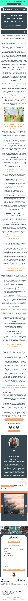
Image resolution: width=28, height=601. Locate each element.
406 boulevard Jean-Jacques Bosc (12, 549)
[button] (24, 32)
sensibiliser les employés (11, 381)
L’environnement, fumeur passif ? (14, 516)
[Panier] (17, 9)
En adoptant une (22, 74)
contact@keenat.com (9, 553)
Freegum (6, 566)
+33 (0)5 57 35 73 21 (8, 555)
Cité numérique (7, 548)
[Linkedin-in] (14, 451)
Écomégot (6, 562)
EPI (4, 564)
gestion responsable (7, 76)
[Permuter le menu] (24, 9)
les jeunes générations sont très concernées (14, 197)
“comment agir (21, 52)
